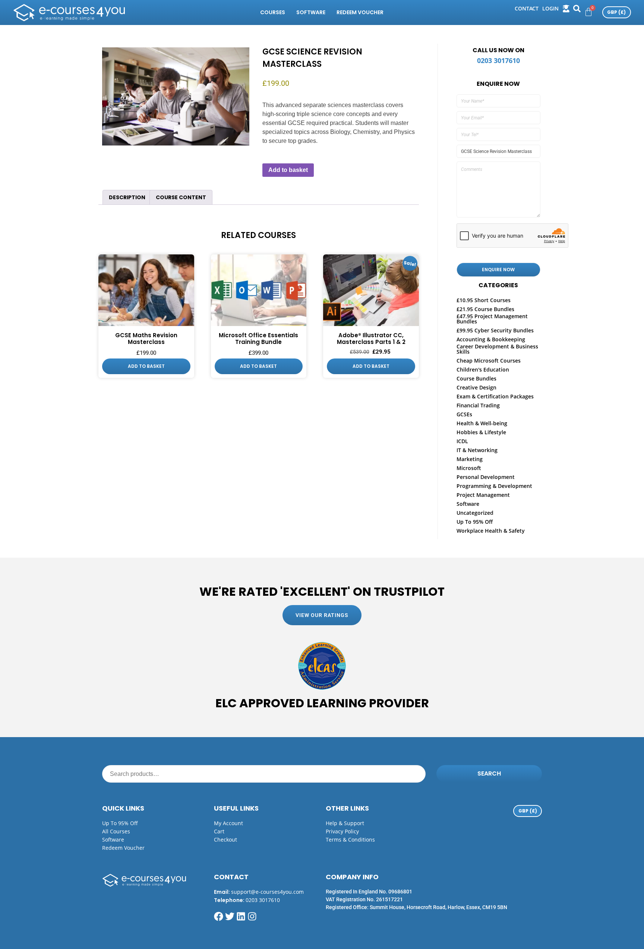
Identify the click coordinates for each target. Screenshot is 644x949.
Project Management (483, 494)
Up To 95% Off (475, 521)
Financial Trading (478, 405)
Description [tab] (127, 197)
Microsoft (469, 468)
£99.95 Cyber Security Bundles (495, 330)
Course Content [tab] (181, 197)
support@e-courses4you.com (267, 891)
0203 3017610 (498, 60)
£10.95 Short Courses (484, 300)
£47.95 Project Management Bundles (492, 319)
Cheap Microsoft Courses (489, 360)
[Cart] (588, 11)
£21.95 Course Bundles (485, 309)
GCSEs (464, 414)
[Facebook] (218, 916)
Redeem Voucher (360, 12)
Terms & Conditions (350, 839)
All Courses (116, 831)
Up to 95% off (120, 823)
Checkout (225, 839)
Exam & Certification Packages (495, 396)
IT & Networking (477, 450)
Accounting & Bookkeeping (491, 339)
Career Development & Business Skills (497, 349)
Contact (527, 8)
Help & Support (345, 823)
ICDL (462, 441)
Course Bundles (476, 378)
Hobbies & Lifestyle (481, 432)
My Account (228, 823)
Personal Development (486, 476)
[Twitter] (229, 916)
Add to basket (288, 170)
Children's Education (483, 369)
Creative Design (476, 387)
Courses (272, 12)
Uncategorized (475, 512)
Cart (219, 831)
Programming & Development (494, 485)
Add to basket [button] (146, 366)
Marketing (470, 459)
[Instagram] (252, 916)
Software (310, 12)
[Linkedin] (241, 916)
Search (489, 773)
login (550, 8)
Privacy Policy (342, 831)
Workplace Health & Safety (491, 530)
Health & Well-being (482, 423)
